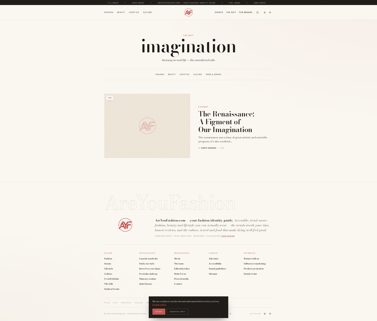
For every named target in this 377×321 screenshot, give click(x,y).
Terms (115, 302)
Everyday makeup (148, 273)
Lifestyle (134, 12)
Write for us (180, 273)
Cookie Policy (126, 302)
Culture (147, 12)
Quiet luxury (145, 284)
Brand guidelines (217, 268)
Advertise (214, 258)
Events (219, 12)
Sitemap (213, 273)
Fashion (108, 12)
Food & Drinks (213, 74)
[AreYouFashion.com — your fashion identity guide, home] (188, 12)
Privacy (107, 302)
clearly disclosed (227, 236)
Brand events (250, 273)
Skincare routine (147, 279)
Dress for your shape (149, 268)
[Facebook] (230, 313)
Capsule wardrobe (148, 258)
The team (178, 263)
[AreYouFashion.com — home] (125, 225)
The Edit (231, 12)
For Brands (246, 12)
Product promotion (254, 268)
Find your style (146, 263)
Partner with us (251, 258)
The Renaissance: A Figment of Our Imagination (226, 122)
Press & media (181, 279)
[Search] (257, 12)
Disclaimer (139, 302)
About (177, 258)
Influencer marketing (255, 263)
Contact (178, 284)
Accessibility (215, 263)
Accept (158, 311)
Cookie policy (159, 304)
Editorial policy (182, 268)
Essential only (177, 311)
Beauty (121, 12)
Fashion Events (111, 289)
